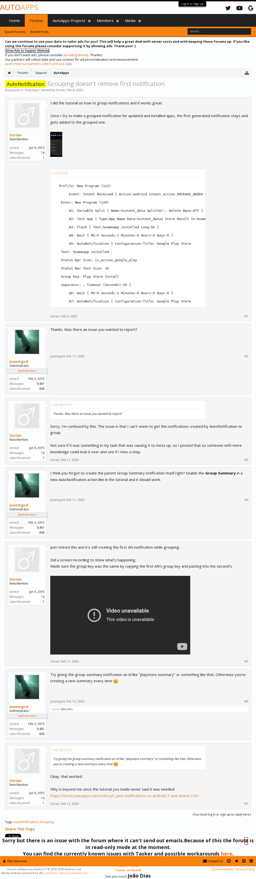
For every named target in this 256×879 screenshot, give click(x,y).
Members (105, 20)
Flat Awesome (16, 861)
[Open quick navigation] (247, 72)
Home (14, 20)
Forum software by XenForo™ (45, 869)
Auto (19, 7)
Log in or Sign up (192, 3)
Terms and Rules (222, 869)
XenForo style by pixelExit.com (67, 873)
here (226, 853)
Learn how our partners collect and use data (38, 63)
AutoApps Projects (69, 20)
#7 (246, 804)
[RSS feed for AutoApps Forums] (251, 861)
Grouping (47, 822)
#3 (246, 460)
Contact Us (215, 861)
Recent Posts (39, 32)
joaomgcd (19, 361)
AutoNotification (26, 822)
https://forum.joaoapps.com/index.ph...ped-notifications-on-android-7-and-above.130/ (124, 795)
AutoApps (32, 90)
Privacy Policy (245, 869)
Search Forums (15, 32)
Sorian (60, 90)
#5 (246, 661)
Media (130, 20)
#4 (246, 500)
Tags (8, 822)
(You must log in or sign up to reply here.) (222, 814)
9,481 (40, 384)
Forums (36, 20)
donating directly (76, 55)
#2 (246, 356)
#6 (246, 701)
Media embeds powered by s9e (22, 873)
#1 (246, 316)
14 (42, 153)
